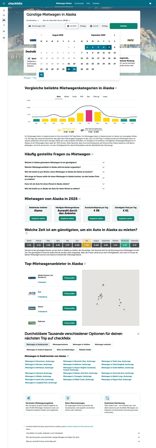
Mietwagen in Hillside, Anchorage (38, 376)
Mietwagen (27, 78)
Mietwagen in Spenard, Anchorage (38, 373)
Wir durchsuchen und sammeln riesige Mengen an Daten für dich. (53, 437)
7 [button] (63, 53)
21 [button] (63, 64)
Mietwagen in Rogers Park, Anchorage (116, 379)
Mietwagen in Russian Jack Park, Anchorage (80, 373)
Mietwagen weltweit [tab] (103, 344)
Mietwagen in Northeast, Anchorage (39, 368)
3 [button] (41, 53)
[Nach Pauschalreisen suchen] (4, 25)
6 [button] (57, 53)
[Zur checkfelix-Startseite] (15, 3)
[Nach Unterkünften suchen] (4, 15)
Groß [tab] (75, 96)
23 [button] (74, 64)
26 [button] (52, 69)
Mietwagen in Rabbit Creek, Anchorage (78, 379)
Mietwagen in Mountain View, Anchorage (79, 361)
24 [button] (41, 69)
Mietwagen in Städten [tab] (81, 344)
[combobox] (32, 20)
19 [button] (52, 64)
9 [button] (74, 53)
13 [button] (58, 58)
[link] (38, 218)
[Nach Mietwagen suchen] (4, 20)
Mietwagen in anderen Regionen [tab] (39, 350)
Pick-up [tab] (96, 96)
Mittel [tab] (66, 96)
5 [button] (52, 53)
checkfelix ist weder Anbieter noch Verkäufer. (44, 433)
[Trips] (4, 31)
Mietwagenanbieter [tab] (60, 344)
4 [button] (46, 53)
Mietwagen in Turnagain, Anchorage (77, 376)
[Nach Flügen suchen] (4, 10)
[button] (3, 3)
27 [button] (58, 69)
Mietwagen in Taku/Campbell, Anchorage (118, 364)
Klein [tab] (59, 96)
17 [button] (41, 64)
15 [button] (69, 58)
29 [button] (69, 69)
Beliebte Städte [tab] (85, 350)
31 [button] (41, 75)
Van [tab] (88, 96)
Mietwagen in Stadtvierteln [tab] (37, 344)
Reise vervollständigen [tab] (65, 350)
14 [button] (63, 58)
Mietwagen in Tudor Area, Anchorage (116, 361)
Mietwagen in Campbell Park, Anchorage (41, 383)
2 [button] (74, 47)
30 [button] (74, 69)
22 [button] (69, 64)
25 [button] (47, 69)
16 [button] (74, 58)
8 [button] (68, 53)
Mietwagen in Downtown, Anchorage (39, 361)
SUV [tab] (81, 96)
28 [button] (63, 69)
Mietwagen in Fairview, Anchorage (38, 364)
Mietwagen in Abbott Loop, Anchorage (117, 376)
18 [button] (47, 64)
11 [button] (47, 58)
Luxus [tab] (105, 96)
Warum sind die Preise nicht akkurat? (41, 441)
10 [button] (41, 58)
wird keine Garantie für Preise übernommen (79, 426)
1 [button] (68, 47)
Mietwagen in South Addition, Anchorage (118, 368)
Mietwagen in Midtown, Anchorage (77, 364)
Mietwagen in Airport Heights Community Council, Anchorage (79, 369)
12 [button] (52, 58)
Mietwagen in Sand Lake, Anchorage (39, 379)
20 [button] (58, 64)
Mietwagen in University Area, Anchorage (118, 373)
